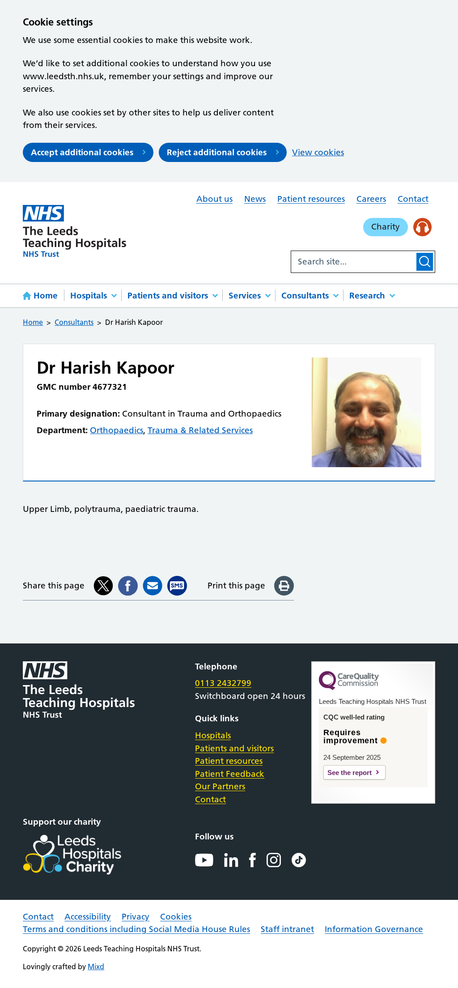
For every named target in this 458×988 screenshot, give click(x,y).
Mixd (96, 966)
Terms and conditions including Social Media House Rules (136, 929)
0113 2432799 (223, 683)
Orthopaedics (116, 430)
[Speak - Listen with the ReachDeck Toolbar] (422, 227)
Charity (385, 226)
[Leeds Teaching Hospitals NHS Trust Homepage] (74, 231)
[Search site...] (353, 262)
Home (46, 295)
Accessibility (87, 916)
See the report (349, 772)
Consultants (305, 295)
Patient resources (311, 199)
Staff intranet (287, 929)
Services (245, 295)
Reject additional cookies (217, 152)
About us (214, 199)
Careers (371, 199)
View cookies (318, 152)
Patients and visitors (167, 295)
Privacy (135, 916)
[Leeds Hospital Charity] (86, 855)
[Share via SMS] (177, 586)
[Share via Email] (152, 586)
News (255, 199)
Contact (413, 199)
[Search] (424, 262)
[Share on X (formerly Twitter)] (103, 586)
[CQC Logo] (349, 687)
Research (367, 295)
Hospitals (88, 295)
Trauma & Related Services (200, 430)
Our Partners (220, 786)
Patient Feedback (229, 774)
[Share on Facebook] (128, 586)
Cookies (175, 916)
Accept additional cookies (82, 152)
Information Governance (374, 929)
